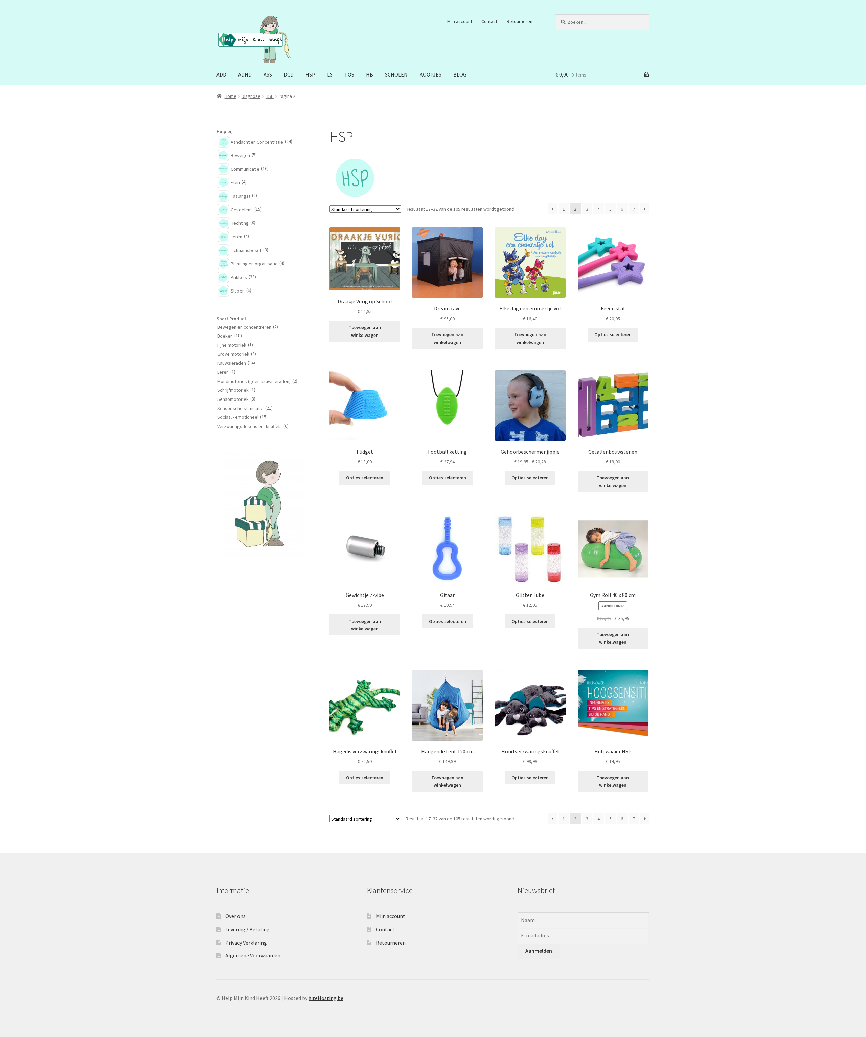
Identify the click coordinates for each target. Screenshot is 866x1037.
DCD (289, 74)
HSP (310, 74)
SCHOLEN (396, 74)
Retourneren (519, 21)
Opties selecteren (613, 334)
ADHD (245, 74)
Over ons (235, 916)
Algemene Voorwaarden (252, 955)
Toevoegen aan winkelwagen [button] (365, 331)
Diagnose (251, 96)
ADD (221, 74)
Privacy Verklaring (246, 942)
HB (369, 74)
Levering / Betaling (247, 929)
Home (230, 96)
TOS (349, 74)
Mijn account (459, 21)
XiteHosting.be (326, 998)
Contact (489, 21)
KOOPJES (430, 74)
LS (330, 74)
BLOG (459, 74)
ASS (268, 74)
